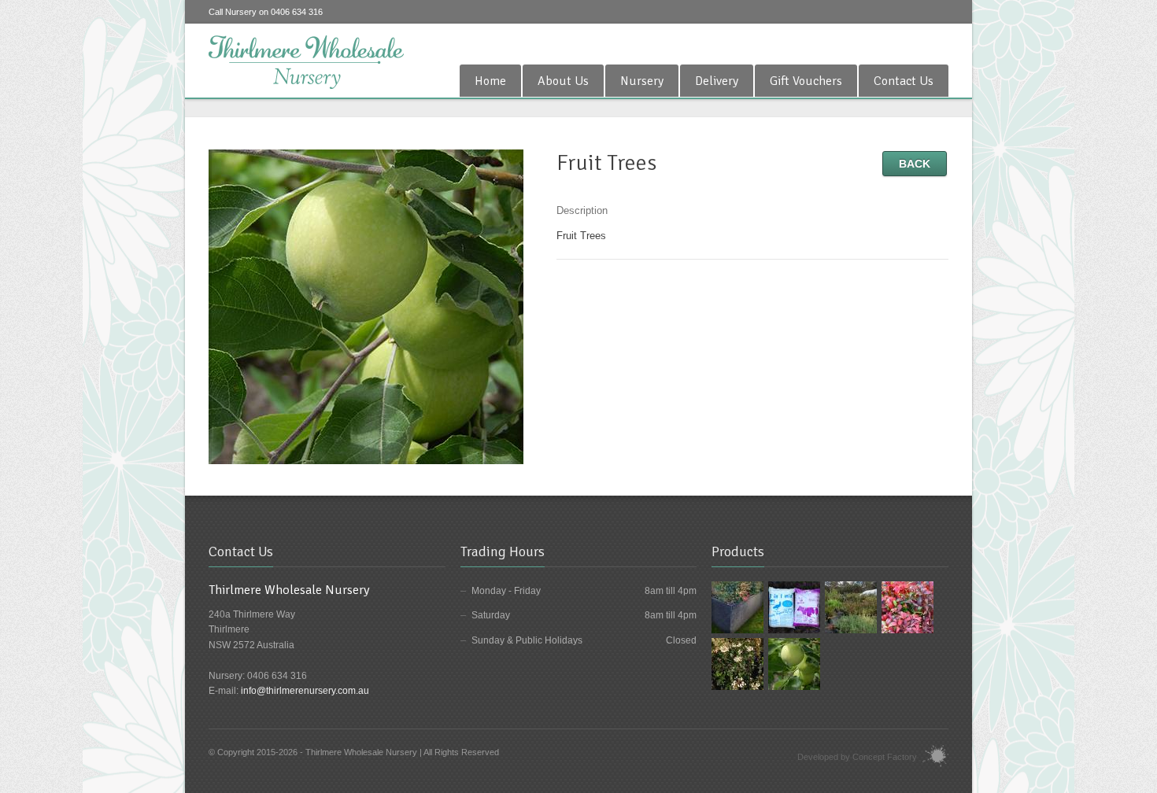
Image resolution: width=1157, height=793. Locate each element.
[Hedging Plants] (737, 663)
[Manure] (794, 606)
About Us (563, 81)
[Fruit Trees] (366, 306)
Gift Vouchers (806, 81)
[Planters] (737, 606)
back (914, 163)
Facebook (939, 42)
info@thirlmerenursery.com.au (305, 690)
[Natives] (851, 606)
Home (490, 81)
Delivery (716, 81)
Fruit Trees (581, 236)
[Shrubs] (907, 606)
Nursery (642, 81)
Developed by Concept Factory (857, 757)
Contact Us (903, 81)
